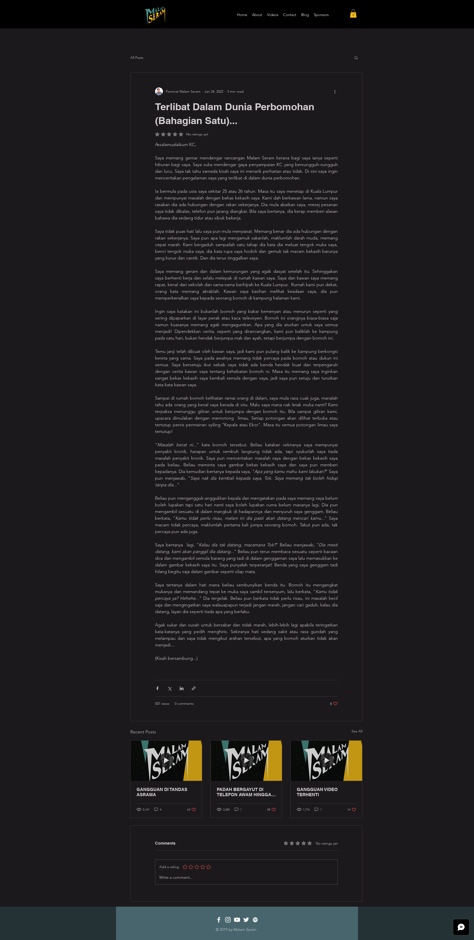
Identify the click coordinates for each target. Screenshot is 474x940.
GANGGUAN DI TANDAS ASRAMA (162, 792)
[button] (353, 13)
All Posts (136, 57)
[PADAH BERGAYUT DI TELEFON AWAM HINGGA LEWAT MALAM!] (246, 761)
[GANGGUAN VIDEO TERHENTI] (326, 761)
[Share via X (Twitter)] (169, 688)
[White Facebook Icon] (218, 919)
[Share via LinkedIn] (181, 688)
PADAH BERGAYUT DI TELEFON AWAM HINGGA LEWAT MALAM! (244, 792)
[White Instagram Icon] (228, 919)
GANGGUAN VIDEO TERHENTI (317, 792)
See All (357, 731)
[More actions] (335, 91)
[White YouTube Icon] (237, 919)
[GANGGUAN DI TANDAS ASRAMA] (166, 761)
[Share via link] (193, 688)
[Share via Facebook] (157, 688)
